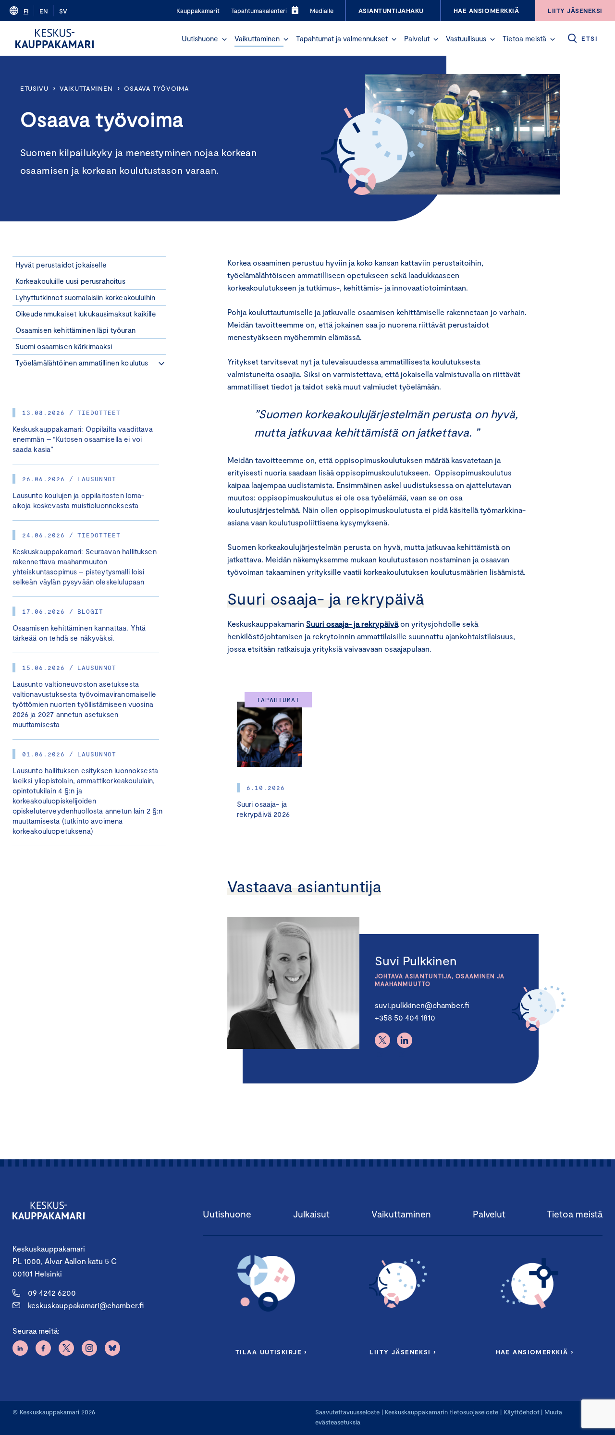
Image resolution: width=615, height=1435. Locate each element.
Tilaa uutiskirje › (271, 1352)
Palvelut (417, 38)
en (43, 11)
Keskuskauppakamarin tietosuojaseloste (440, 1412)
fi (26, 11)
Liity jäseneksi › (402, 1352)
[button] (224, 39)
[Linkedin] (404, 1040)
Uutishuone (200, 38)
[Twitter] (382, 1040)
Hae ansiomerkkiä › (535, 1352)
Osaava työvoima (156, 88)
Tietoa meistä (524, 38)
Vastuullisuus (466, 38)
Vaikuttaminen (257, 38)
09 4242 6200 (52, 1292)
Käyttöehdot (522, 1412)
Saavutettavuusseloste (347, 1412)
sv (63, 11)
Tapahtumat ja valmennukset (342, 38)
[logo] (54, 38)
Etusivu (34, 88)
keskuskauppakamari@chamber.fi (86, 1305)
